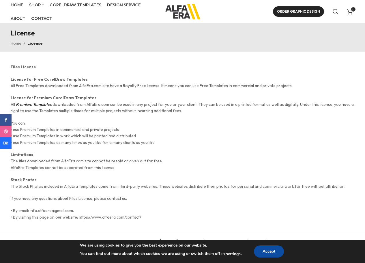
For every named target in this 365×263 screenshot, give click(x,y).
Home (16, 43)
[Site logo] (182, 11)
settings (233, 254)
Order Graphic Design (298, 11)
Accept (269, 251)
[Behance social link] (6, 143)
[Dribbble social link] (6, 131)
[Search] (335, 11)
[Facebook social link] (6, 120)
